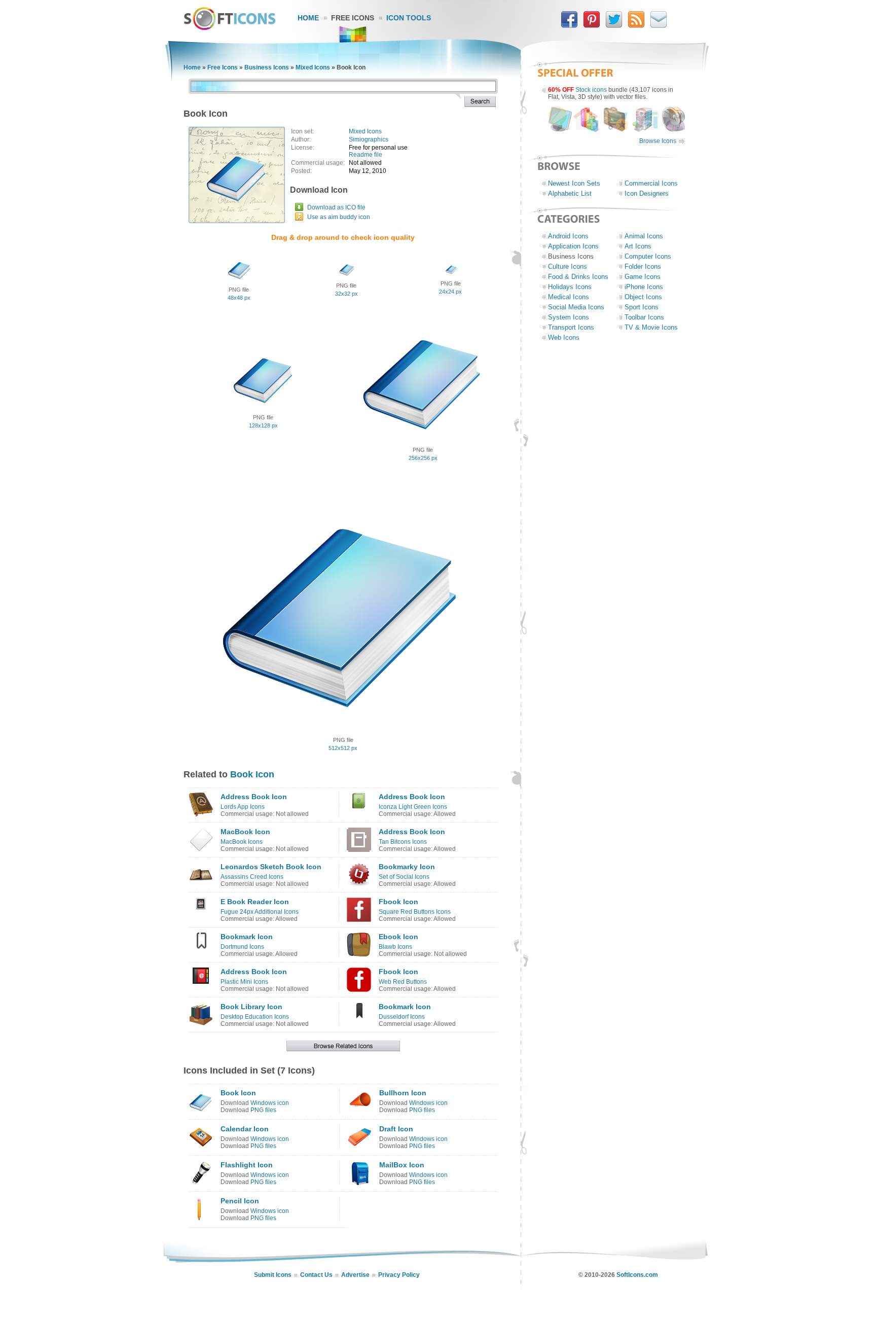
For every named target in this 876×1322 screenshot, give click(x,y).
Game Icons (643, 276)
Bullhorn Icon (402, 1093)
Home (308, 18)
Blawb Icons (395, 946)
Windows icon (269, 1102)
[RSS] (636, 26)
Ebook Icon (398, 937)
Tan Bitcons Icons (403, 841)
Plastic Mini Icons (244, 981)
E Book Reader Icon (255, 902)
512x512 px (342, 748)
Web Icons (563, 337)
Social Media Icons (576, 307)
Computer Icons (648, 256)
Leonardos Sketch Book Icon (271, 867)
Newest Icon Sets (574, 183)
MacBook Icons (242, 841)
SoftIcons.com (637, 1274)
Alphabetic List (570, 193)
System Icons (568, 317)
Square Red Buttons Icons (415, 911)
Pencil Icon (240, 1201)
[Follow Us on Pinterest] (591, 26)
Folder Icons (643, 266)
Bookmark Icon (247, 937)
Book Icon (252, 774)
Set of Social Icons (404, 876)
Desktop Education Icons (255, 1016)
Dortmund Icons (242, 946)
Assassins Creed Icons (252, 876)
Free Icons (352, 18)
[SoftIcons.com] (230, 28)
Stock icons (591, 89)
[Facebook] (569, 26)
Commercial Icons (651, 183)
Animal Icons (644, 236)
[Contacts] (658, 26)
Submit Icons (272, 1274)
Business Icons (266, 67)
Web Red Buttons (403, 981)
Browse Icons (657, 141)
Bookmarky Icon (407, 867)
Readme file (365, 154)
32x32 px (346, 294)
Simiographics (368, 139)
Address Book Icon (254, 797)
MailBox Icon (401, 1165)
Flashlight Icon (247, 1165)
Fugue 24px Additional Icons (260, 911)
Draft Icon (396, 1129)
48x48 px (239, 298)
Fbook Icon (398, 902)
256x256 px (423, 458)
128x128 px (263, 425)
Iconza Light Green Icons (413, 806)
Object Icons (643, 297)
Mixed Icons (313, 67)
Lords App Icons (243, 806)
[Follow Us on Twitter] (614, 26)
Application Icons (573, 246)
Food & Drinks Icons (578, 276)
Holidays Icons (570, 287)
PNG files (263, 1110)
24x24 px (450, 292)
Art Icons (638, 246)
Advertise (355, 1274)
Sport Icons (642, 307)
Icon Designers (647, 193)
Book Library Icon (251, 1007)
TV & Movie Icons (651, 327)
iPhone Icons (644, 287)
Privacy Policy (399, 1274)
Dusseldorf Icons (402, 1016)
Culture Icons (567, 266)
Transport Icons (571, 327)
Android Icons (568, 236)
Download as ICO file (336, 207)
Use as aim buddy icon (338, 217)
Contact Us (316, 1274)
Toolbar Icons (644, 317)
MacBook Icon (245, 832)
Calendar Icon (245, 1129)
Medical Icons (568, 297)
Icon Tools (408, 18)
